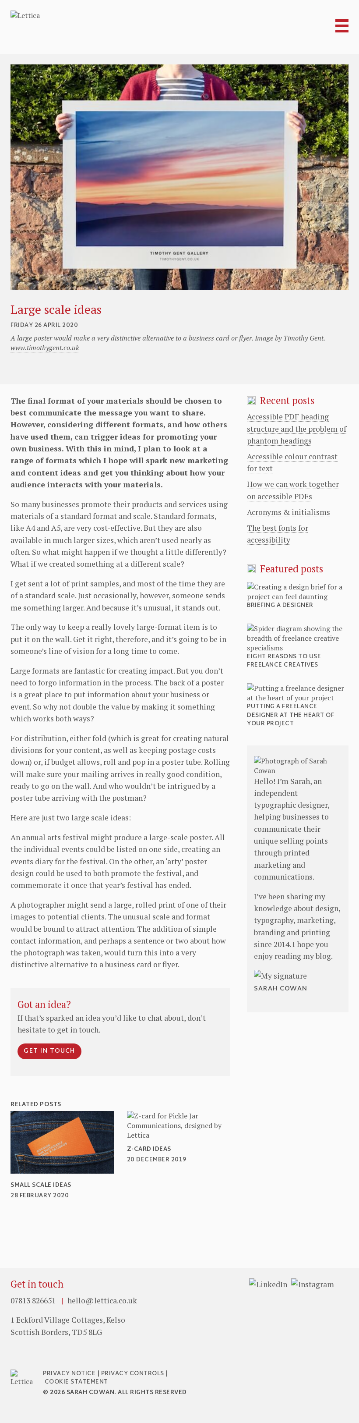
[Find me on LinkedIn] (268, 1284)
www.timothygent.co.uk (45, 347)
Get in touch (49, 1051)
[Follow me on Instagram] (312, 1284)
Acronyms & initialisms (288, 512)
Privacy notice (69, 1373)
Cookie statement (76, 1382)
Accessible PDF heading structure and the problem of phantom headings (296, 429)
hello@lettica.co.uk (102, 1300)
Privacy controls (132, 1373)
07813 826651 (34, 1300)
